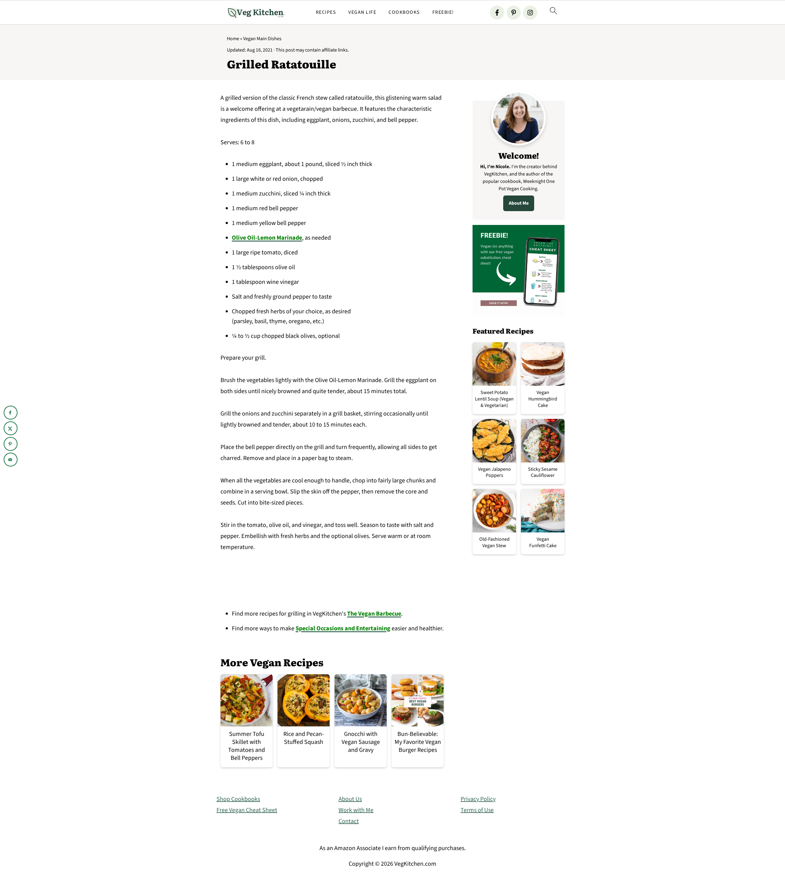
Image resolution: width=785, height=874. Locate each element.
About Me (519, 203)
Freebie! (443, 12)
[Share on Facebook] (10, 413)
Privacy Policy (478, 799)
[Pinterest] (514, 13)
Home (233, 38)
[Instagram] (530, 13)
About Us (350, 799)
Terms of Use (477, 810)
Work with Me (356, 810)
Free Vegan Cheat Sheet (246, 810)
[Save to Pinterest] (10, 444)
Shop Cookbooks (238, 799)
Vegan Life (362, 12)
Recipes (326, 12)
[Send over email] (10, 459)
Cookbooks (404, 12)
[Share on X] (10, 428)
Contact (349, 821)
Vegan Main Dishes (262, 38)
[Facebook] (497, 13)
